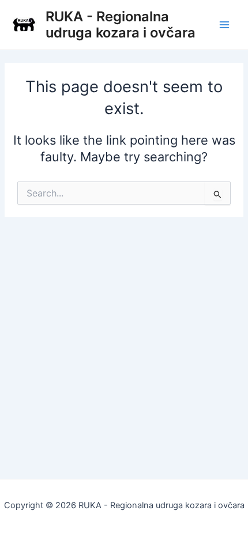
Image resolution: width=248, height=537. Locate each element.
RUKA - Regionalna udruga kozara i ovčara (121, 24)
